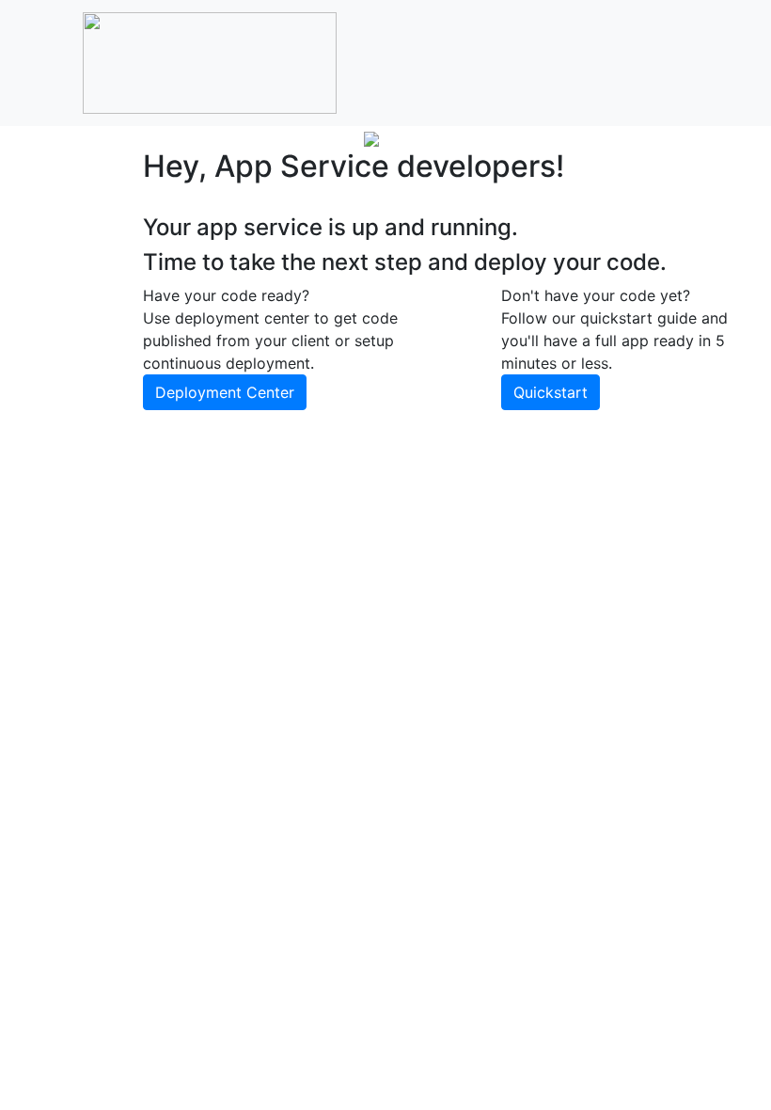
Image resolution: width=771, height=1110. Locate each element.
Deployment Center (224, 392)
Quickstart (550, 392)
